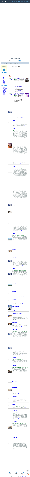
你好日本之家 (14, 410)
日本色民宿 (14, 249)
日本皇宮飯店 (14, 387)
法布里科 (4, 94)
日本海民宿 (14, 268)
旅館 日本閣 (14, 299)
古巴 (3, 78)
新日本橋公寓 (14, 381)
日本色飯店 (14, 291)
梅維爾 (4, 93)
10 (22, 476)
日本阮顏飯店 (14, 396)
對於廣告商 (23, 1)
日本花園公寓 (14, 329)
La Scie (4, 87)
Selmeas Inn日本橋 (15, 306)
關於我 (19, 1)
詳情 (21, 117)
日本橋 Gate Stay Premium (17, 313)
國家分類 (15, 1)
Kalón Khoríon (5, 95)
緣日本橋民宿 (14, 421)
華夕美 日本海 (14, 322)
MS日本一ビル (14, 404)
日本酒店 (13, 166)
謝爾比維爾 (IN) (5, 88)
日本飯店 (13, 120)
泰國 (3, 80)
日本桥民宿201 (14, 437)
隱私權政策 (27, 1)
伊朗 (3, 77)
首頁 (12, 1)
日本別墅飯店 (14, 365)
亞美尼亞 (4, 79)
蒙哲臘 (4, 82)
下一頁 (25, 476)
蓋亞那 (4, 83)
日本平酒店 (14, 257)
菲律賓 (4, 81)
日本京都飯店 (14, 357)
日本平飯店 (14, 233)
